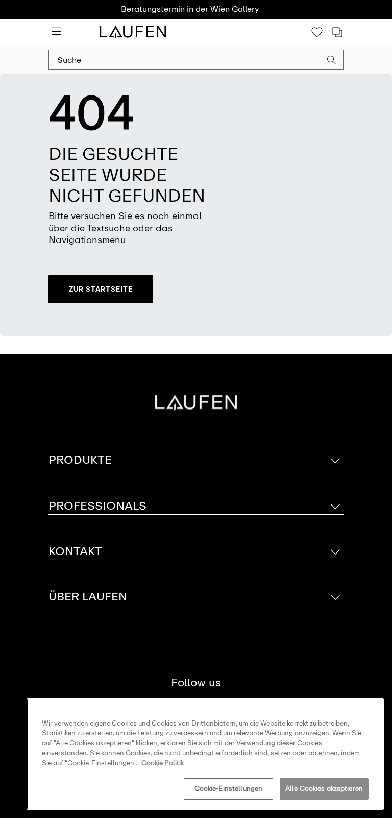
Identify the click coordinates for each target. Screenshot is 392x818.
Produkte (80, 460)
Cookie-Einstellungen (228, 788)
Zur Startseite (101, 289)
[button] (332, 61)
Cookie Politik (162, 763)
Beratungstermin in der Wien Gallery (190, 9)
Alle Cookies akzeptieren (324, 788)
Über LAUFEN (87, 597)
